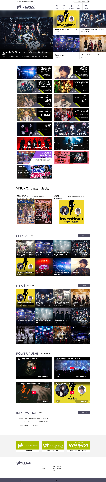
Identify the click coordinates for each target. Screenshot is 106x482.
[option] (26, 34)
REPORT (79, 8)
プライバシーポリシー (57, 472)
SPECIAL (64, 8)
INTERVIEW (71, 8)
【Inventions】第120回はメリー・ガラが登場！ (16, 52)
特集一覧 (84, 235)
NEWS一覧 (84, 285)
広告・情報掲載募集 (57, 466)
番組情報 (24, 305)
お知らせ (43, 468)
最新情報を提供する (57, 468)
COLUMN (86, 8)
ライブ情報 (43, 305)
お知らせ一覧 (84, 412)
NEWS (57, 8)
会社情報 (54, 464)
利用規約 (54, 470)
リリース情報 (80, 305)
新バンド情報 (48, 305)
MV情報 (24, 342)
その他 (61, 305)
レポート (24, 323)
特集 (42, 466)
